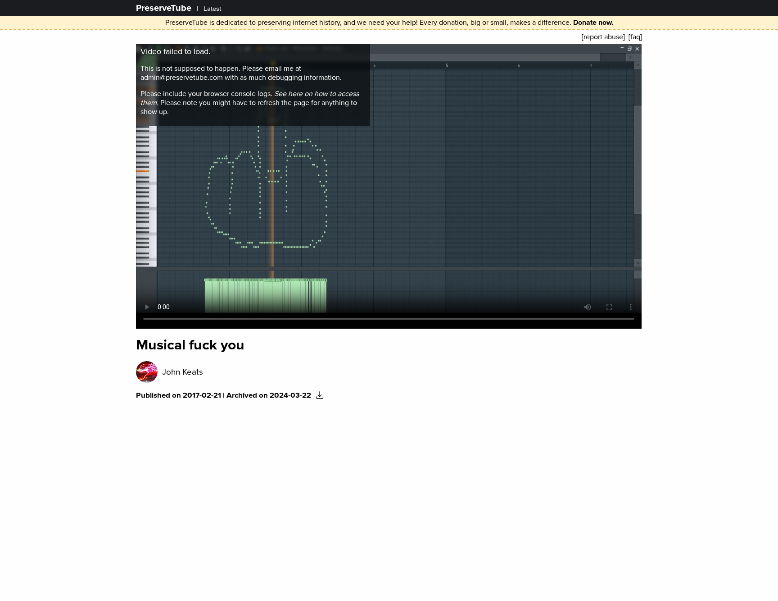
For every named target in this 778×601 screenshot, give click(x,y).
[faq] (635, 36)
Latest (212, 9)
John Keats (182, 372)
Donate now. (593, 22)
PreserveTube (163, 8)
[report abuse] (603, 36)
